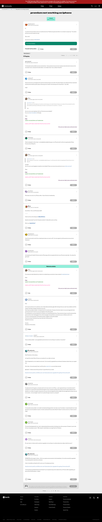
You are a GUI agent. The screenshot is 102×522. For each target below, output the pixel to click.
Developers (36, 502)
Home (8, 9)
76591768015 (37, 39)
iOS (14, 9)
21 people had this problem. (31, 48)
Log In (95, 6)
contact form (48, 366)
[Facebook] (97, 497)
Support (50, 499)
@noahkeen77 (29, 102)
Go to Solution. (32, 43)
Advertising (36, 504)
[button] (77, 24)
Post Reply (73, 486)
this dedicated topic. (65, 274)
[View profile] (26, 24)
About (21, 499)
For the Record (23, 504)
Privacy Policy (19, 519)
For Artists (36, 499)
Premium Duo (66, 502)
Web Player (51, 502)
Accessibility (39, 519)
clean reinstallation (33, 112)
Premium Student (66, 507)
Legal (4, 519)
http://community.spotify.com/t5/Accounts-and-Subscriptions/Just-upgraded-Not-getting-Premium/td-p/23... (47, 372)
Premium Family (66, 504)
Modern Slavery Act (46, 519)
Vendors (36, 510)
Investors (36, 507)
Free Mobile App (52, 504)
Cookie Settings (26, 519)
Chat (50, 6)
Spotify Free (65, 510)
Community (8, 6)
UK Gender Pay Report (63, 519)
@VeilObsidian (29, 158)
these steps (58, 2)
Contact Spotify (52, 507)
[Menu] (99, 6)
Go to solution (51, 19)
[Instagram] (90, 497)
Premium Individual (67, 499)
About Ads (33, 519)
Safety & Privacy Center (11, 519)
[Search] (92, 6)
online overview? (68, 166)
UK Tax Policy (54, 519)
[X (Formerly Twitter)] (94, 497)
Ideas (59, 6)
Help (42, 6)
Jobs (21, 502)
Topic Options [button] (26, 53)
